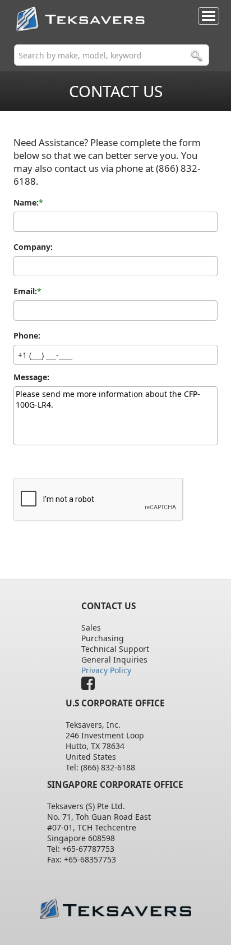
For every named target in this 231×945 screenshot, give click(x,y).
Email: (25, 291)
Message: (31, 377)
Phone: (26, 335)
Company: (33, 247)
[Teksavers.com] (116, 909)
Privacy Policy (106, 670)
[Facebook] (90, 686)
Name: (26, 202)
